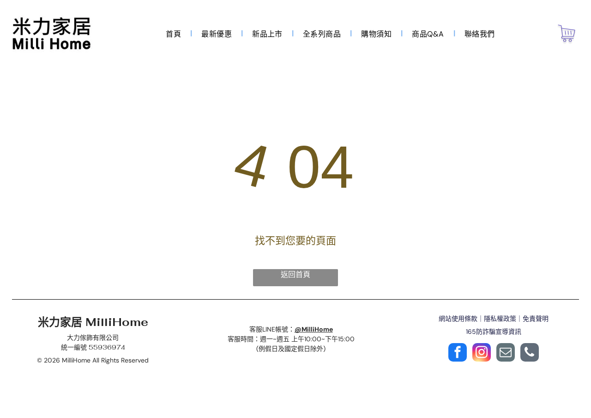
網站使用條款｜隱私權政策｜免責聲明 (494, 318)
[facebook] (457, 353)
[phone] (529, 353)
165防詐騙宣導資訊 (493, 331)
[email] (505, 353)
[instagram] (481, 353)
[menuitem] (174, 33)
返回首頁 (295, 274)
